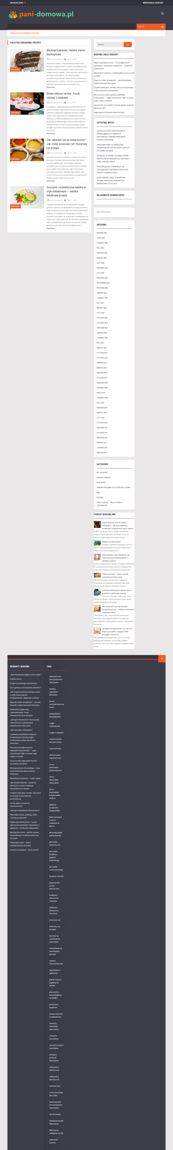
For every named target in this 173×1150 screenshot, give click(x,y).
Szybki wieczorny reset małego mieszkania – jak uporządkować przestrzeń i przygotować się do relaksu (117, 526)
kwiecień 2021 (102, 373)
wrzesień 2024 (102, 288)
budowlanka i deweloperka (55, 715)
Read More (51, 87)
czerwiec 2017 (102, 448)
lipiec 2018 (101, 393)
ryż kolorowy (54, 1086)
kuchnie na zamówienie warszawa (54, 939)
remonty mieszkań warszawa (53, 1026)
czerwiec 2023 (102, 338)
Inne (98, 492)
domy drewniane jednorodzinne (55, 767)
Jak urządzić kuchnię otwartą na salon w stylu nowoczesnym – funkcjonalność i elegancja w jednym (25, 695)
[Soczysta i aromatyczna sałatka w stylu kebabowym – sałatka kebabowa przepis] (27, 197)
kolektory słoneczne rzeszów (53, 898)
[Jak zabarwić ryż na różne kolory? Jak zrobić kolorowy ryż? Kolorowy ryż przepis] (27, 150)
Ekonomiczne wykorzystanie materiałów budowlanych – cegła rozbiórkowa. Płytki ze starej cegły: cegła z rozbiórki (113, 98)
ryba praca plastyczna (54, 1068)
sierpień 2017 (102, 443)
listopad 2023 (102, 323)
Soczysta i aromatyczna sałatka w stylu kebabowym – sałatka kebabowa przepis (66, 191)
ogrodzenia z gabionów (55, 971)
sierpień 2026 (102, 233)
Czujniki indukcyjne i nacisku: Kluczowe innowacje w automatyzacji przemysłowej (25, 796)
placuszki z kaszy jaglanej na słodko (55, 995)
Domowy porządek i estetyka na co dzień (113, 487)
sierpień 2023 (102, 333)
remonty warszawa (53, 1037)
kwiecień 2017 (102, 453)
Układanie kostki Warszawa (56, 1122)
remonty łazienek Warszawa (54, 1058)
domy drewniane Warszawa (54, 780)
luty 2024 (100, 313)
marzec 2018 (102, 413)
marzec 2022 (102, 368)
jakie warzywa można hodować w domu (55, 821)
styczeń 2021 (102, 378)
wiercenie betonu (53, 1141)
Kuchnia (15, 69)
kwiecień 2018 (102, 408)
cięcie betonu (55, 749)
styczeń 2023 (102, 353)
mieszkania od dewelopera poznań (55, 951)
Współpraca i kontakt (153, 3)
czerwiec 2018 (102, 398)
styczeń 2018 (102, 423)
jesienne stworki (56, 876)
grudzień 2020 (102, 383)
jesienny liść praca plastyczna (54, 886)
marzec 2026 (102, 258)
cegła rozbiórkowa (54, 724)
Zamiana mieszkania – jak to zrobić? (24, 850)
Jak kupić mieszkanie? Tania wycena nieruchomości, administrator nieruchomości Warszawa (24, 723)
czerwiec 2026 (102, 243)
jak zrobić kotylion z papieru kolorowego (54, 855)
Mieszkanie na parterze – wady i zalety (25, 778)
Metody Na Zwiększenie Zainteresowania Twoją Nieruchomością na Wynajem (21, 712)
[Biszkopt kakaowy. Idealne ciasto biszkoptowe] (27, 60)
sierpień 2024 (102, 293)
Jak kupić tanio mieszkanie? (21, 730)
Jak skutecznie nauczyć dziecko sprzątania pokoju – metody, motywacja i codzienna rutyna (118, 609)
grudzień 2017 (102, 428)
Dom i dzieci (101, 482)
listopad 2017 (102, 433)
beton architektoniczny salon (56, 704)
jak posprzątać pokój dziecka (55, 834)
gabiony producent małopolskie (54, 808)
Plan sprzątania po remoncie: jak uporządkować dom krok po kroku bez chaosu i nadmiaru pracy (112, 170)
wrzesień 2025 (102, 268)
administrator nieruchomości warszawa (55, 679)
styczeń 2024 (102, 318)
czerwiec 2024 (102, 298)
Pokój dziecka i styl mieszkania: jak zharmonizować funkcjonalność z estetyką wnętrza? (115, 558)
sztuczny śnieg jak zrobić (56, 1094)
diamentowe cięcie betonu (55, 756)
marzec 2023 (102, 348)
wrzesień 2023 (102, 328)
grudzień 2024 (102, 278)
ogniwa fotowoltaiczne (56, 962)
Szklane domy (15, 679)
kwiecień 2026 (102, 253)
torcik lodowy (55, 1114)
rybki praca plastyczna (54, 1078)
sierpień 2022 (102, 363)
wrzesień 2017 (102, 438)
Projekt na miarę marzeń (111, 542)
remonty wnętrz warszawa (56, 1046)
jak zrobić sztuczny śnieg (56, 868)
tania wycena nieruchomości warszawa (55, 1105)
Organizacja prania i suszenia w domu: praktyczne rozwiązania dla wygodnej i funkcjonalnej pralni (113, 159)
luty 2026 (100, 263)
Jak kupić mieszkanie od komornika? (24, 810)
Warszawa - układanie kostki (56, 1131)
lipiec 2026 (101, 238)
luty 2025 (100, 273)
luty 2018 (100, 418)
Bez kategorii (102, 472)
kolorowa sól (54, 920)
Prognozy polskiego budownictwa (23, 683)
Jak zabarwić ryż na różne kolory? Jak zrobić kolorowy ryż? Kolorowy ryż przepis (67, 144)
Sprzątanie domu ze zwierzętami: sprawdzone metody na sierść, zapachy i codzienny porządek (114, 148)
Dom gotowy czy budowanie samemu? (25, 688)
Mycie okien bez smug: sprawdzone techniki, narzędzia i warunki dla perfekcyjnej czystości (111, 181)
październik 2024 (103, 283)
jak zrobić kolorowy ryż (54, 843)
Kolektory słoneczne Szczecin (53, 911)
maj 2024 (100, 303)
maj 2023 (100, 343)
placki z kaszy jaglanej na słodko (55, 983)
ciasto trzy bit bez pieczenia (55, 740)
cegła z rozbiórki (56, 733)
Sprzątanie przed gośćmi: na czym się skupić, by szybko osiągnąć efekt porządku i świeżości (117, 632)
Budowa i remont (104, 477)
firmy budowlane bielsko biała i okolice (55, 793)
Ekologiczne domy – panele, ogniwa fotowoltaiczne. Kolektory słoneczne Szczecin (24, 835)
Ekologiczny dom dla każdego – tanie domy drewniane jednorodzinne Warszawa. (25, 771)
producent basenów (53, 1006)
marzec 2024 (102, 308)
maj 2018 (100, 403)
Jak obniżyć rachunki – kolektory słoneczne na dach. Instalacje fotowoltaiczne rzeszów (23, 786)
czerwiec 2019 (102, 388)
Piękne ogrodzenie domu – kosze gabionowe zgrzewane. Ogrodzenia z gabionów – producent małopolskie (113, 66)
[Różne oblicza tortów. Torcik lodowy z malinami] (27, 103)
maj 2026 (100, 248)
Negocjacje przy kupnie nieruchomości (109, 112)
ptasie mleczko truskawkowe (56, 1015)
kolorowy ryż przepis (54, 928)
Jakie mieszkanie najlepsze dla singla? (25, 675)
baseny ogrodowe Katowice (53, 692)
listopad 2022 (102, 358)
